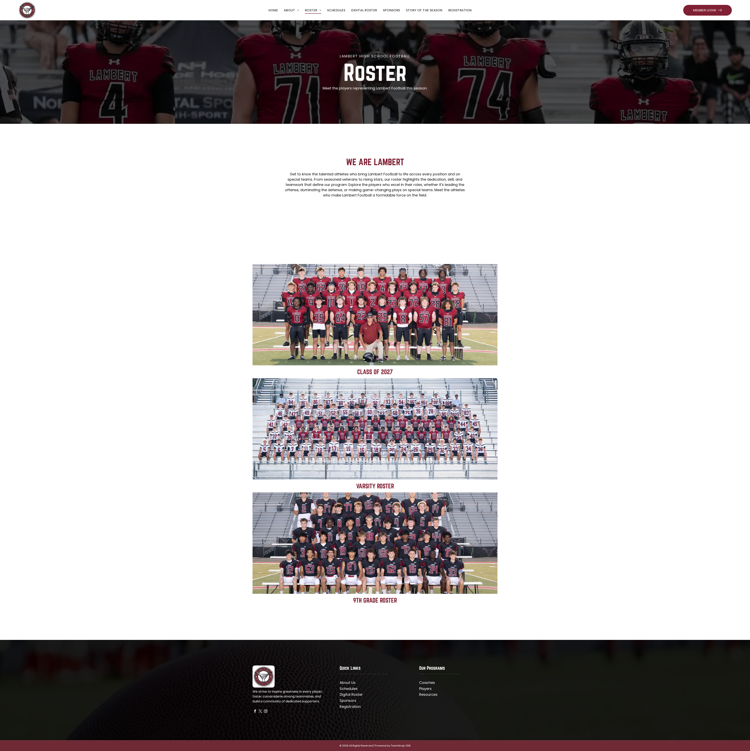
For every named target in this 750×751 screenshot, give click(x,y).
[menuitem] (273, 10)
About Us (347, 682)
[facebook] (255, 711)
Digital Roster (351, 694)
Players (425, 688)
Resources (428, 694)
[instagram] (265, 711)
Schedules (349, 688)
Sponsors (348, 700)
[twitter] (260, 711)
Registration (350, 706)
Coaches (427, 682)
